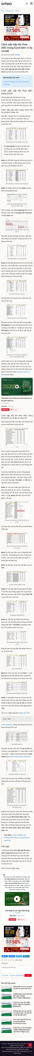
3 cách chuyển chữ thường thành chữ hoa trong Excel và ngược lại (17, 837)
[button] (30, 78)
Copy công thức (6, 725)
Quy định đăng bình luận (17, 975)
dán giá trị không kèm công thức (19, 756)
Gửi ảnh (5, 975)
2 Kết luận (6, 84)
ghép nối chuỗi (24, 713)
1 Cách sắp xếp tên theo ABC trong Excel (16, 81)
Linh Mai (17, 54)
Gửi (28, 975)
